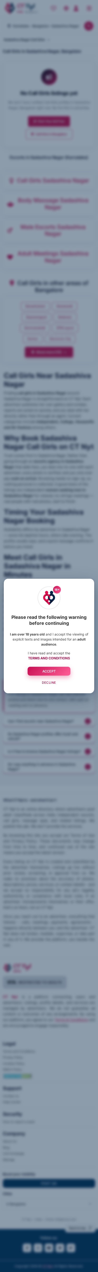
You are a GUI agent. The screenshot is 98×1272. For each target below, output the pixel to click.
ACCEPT (49, 671)
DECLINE (49, 682)
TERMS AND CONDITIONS (49, 658)
